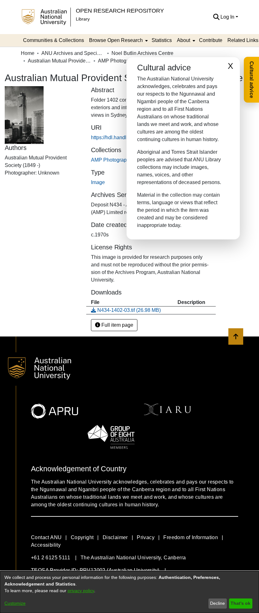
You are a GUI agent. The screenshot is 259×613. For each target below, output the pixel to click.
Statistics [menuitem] (162, 40)
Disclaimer (115, 537)
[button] (216, 17)
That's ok (240, 603)
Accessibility (46, 545)
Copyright (82, 537)
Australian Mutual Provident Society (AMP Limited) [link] (59, 60)
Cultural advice (251, 79)
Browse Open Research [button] (116, 40)
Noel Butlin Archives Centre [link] (142, 53)
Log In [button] (228, 17)
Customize (15, 603)
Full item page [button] (116, 325)
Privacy (145, 537)
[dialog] (129, 592)
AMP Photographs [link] (118, 60)
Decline (217, 603)
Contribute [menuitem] (210, 40)
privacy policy (81, 590)
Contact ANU (46, 537)
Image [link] (98, 182)
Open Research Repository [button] (120, 10)
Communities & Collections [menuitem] (53, 40)
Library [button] (83, 18)
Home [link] (27, 53)
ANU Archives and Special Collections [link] (73, 53)
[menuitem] (118, 40)
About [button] (183, 40)
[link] (111, 160)
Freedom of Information (190, 537)
